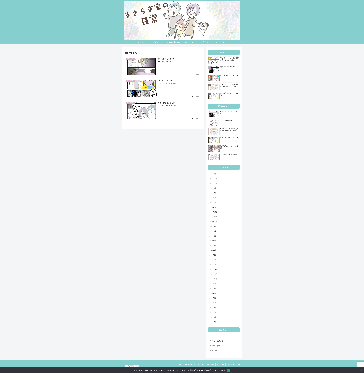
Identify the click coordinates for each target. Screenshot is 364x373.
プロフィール (220, 364)
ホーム (180, 364)
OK (228, 370)
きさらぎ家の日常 (199, 364)
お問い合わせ (188, 364)
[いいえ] (362, 370)
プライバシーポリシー (233, 364)
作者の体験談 (211, 364)
